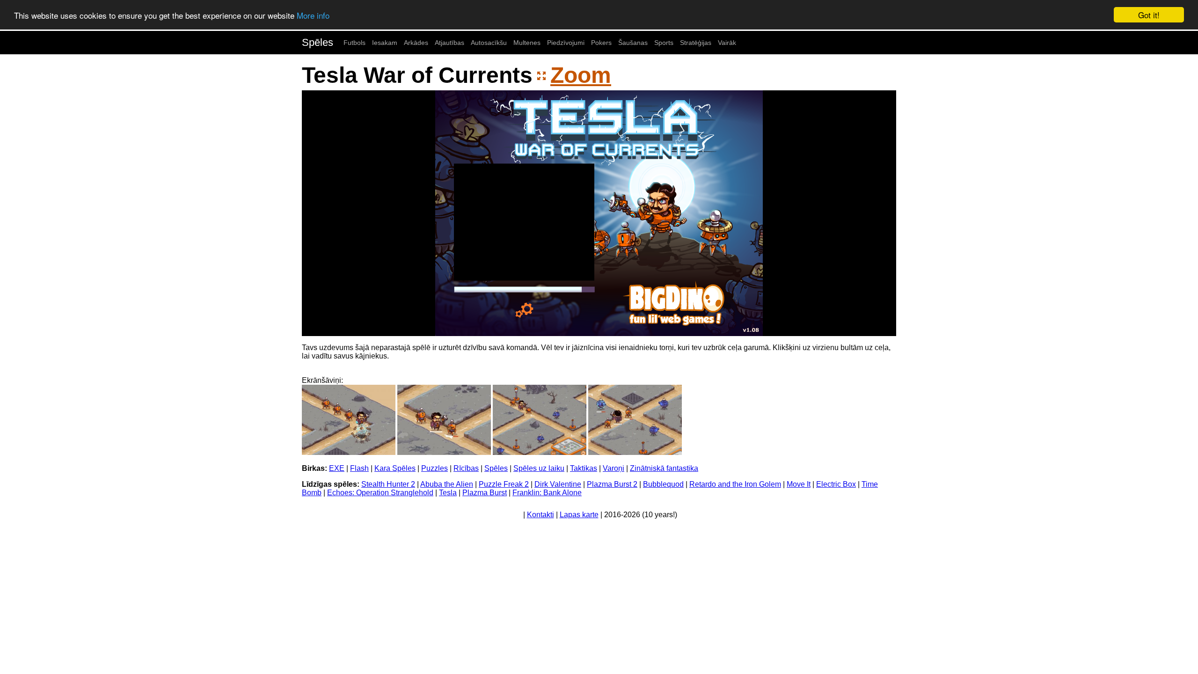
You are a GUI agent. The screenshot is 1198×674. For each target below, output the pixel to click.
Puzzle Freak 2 (504, 484)
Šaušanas (633, 42)
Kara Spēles (395, 468)
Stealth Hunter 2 (388, 484)
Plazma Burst (484, 493)
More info (313, 15)
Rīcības (466, 468)
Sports (663, 42)
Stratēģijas (695, 42)
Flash (359, 468)
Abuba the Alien (446, 484)
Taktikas (583, 468)
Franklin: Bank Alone (547, 493)
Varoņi (613, 468)
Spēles (317, 42)
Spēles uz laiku (538, 468)
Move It (799, 484)
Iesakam (384, 42)
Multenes (527, 42)
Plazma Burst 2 (612, 484)
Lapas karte (579, 515)
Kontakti (540, 515)
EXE (336, 468)
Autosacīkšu (489, 42)
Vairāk (727, 42)
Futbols (354, 42)
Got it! (1149, 15)
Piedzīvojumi (565, 42)
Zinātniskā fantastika (664, 468)
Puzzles (434, 468)
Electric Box (836, 484)
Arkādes (416, 42)
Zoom (580, 75)
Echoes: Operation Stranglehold (380, 493)
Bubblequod (663, 484)
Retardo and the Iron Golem (735, 484)
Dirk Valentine (557, 484)
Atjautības (449, 42)
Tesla (448, 493)
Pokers (601, 42)
